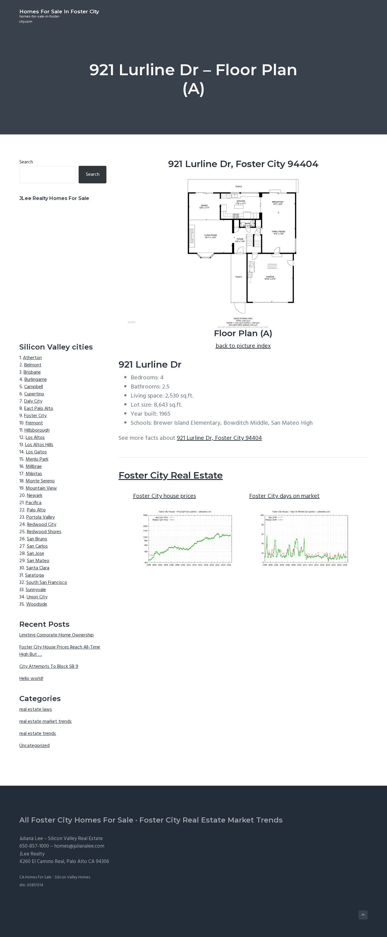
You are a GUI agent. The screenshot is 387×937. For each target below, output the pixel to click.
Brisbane (32, 372)
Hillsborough (37, 430)
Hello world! (31, 679)
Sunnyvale (36, 590)
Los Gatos (36, 452)
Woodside (36, 604)
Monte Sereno (40, 481)
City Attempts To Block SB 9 (48, 667)
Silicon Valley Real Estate (75, 839)
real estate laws (35, 709)
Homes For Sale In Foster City (59, 11)
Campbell (33, 387)
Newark (34, 496)
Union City (37, 597)
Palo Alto (36, 510)
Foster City (35, 416)
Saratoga (34, 575)
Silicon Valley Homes (72, 877)
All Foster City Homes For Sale (76, 820)
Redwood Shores (44, 532)
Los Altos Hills (39, 445)
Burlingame (35, 380)
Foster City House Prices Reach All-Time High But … (59, 650)
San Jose (35, 554)
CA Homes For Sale (35, 877)
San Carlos (37, 546)
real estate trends (37, 734)
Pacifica (33, 503)
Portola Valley (40, 517)
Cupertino (34, 394)
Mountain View (41, 488)
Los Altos (35, 438)
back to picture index (243, 346)
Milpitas (34, 474)
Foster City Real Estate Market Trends (211, 820)
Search (26, 162)
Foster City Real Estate (171, 475)
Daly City (33, 401)
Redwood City (41, 525)
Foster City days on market (284, 496)
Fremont (34, 423)
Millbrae (34, 467)
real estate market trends (45, 722)
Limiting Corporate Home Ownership (56, 635)
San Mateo (38, 561)
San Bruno (37, 539)
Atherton (32, 358)
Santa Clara (37, 568)
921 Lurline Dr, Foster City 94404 (219, 438)
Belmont (32, 365)
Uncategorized (34, 746)
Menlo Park (37, 459)
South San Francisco (46, 583)
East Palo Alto (38, 409)
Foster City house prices (164, 496)
